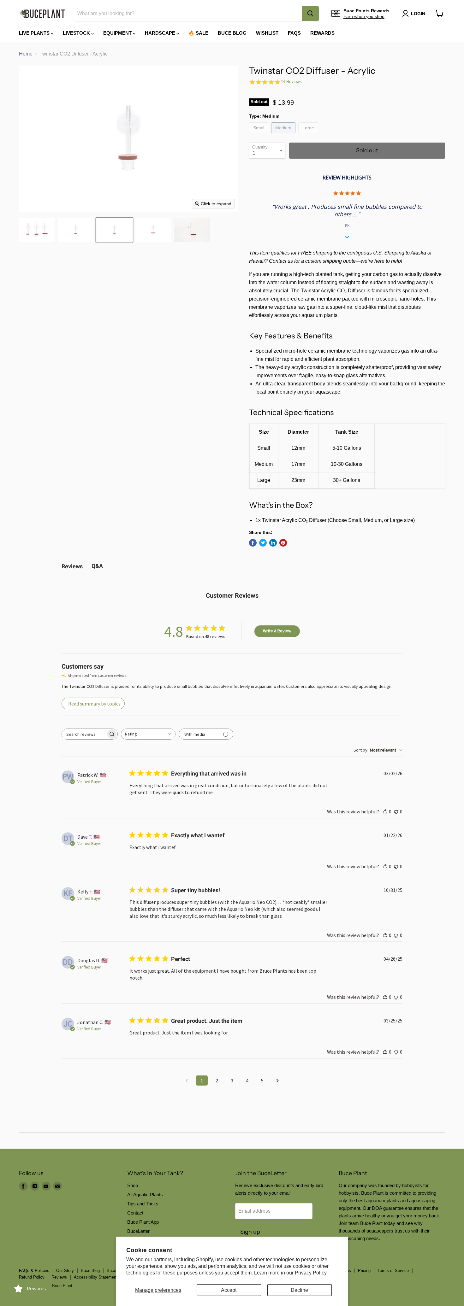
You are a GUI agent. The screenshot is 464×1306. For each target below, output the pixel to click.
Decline (299, 1290)
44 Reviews (291, 81)
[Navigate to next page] (277, 1080)
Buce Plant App (143, 1222)
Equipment (118, 33)
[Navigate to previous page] (187, 1080)
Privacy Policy (311, 1272)
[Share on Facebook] (253, 543)
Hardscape (160, 33)
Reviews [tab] (72, 566)
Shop (132, 1185)
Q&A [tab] (97, 566)
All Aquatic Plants (145, 1194)
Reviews (59, 1277)
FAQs (294, 33)
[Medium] (284, 134)
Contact (135, 1212)
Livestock (77, 33)
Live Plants (35, 33)
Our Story (65, 1270)
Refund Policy (32, 1277)
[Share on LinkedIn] (273, 543)
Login (418, 13)
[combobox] (188, 13)
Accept (228, 1290)
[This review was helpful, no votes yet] (385, 811)
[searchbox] (84, 734)
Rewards (322, 33)
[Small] (259, 134)
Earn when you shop (363, 16)
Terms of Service (393, 1270)
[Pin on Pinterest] (283, 543)
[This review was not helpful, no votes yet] (396, 811)
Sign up (250, 1231)
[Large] (309, 134)
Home (26, 53)
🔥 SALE (198, 33)
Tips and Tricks (142, 1203)
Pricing (364, 1270)
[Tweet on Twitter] (263, 543)
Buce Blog (232, 33)
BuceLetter (138, 1231)
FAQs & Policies (34, 1270)
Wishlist (267, 33)
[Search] (310, 13)
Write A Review (277, 631)
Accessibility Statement (95, 1277)
